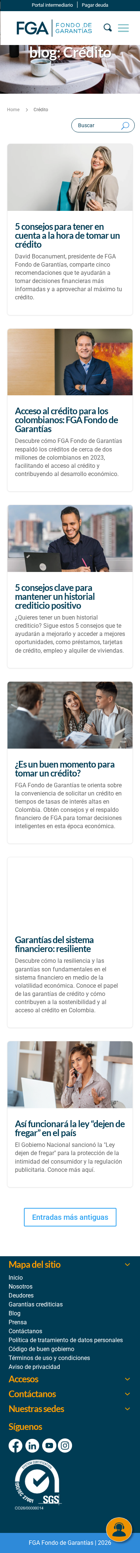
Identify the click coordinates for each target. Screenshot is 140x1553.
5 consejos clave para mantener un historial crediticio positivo (70, 586)
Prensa (18, 1322)
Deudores (21, 1295)
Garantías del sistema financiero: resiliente (70, 942)
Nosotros (20, 1286)
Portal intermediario (52, 5)
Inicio (16, 1277)
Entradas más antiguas (70, 1217)
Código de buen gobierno (41, 1349)
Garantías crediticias (36, 1304)
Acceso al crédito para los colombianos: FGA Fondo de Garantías (70, 410)
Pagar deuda (95, 5)
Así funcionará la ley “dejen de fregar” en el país (70, 1114)
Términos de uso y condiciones (49, 1357)
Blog (15, 1313)
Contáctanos (25, 1331)
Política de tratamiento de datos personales (66, 1340)
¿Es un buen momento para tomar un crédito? (70, 763)
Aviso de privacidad (34, 1366)
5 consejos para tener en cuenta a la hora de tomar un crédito (70, 229)
